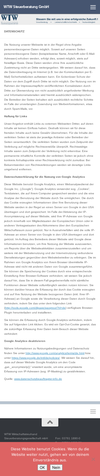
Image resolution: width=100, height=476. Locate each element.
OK (42, 467)
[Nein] (93, 459)
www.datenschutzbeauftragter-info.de (38, 378)
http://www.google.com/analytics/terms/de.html (55, 353)
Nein (56, 467)
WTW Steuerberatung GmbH (26, 7)
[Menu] (93, 7)
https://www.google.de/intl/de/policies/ (36, 357)
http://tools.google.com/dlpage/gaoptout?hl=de (35, 307)
